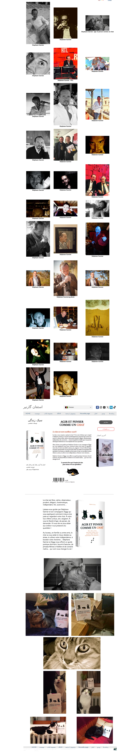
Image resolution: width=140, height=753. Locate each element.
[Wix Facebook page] (97, 407)
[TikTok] (114, 407)
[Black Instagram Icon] (100, 407)
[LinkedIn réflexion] (111, 407)
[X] (107, 407)
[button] (59, 414)
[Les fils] (104, 407)
